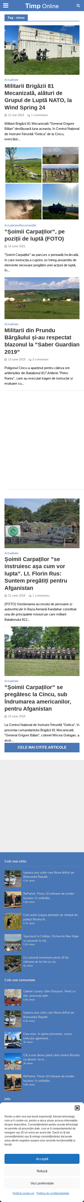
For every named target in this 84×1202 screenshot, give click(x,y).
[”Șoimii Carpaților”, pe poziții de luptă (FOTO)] (42, 183)
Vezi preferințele (42, 1183)
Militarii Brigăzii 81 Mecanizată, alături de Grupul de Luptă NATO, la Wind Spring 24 (38, 97)
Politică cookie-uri (23, 1193)
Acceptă (42, 1159)
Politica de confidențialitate (53, 1193)
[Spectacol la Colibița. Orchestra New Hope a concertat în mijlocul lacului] (12, 942)
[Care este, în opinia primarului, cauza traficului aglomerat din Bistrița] (12, 1040)
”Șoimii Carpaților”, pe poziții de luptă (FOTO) (34, 235)
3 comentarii (40, 359)
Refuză (42, 1171)
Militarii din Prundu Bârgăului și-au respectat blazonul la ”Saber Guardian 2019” (42, 341)
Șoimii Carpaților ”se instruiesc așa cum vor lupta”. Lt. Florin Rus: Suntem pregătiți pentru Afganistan (35, 573)
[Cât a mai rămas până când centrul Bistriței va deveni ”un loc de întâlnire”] (12, 1061)
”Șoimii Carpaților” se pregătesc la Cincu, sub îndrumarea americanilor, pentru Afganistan (37, 698)
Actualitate (11, 80)
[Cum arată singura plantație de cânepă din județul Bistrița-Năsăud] (12, 921)
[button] (77, 1108)
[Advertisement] (42, 440)
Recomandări (27, 225)
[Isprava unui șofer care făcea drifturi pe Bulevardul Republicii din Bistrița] (12, 878)
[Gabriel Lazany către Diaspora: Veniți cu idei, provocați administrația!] (12, 997)
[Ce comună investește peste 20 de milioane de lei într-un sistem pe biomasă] (12, 963)
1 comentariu (39, 115)
